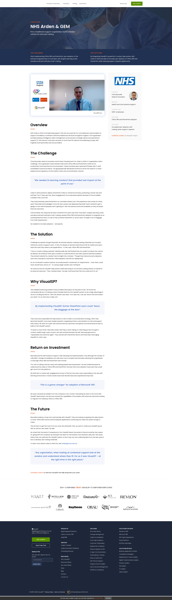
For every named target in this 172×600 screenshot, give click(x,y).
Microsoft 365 (123, 534)
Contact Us (64, 577)
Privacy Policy (49, 592)
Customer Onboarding (97, 543)
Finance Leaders (124, 563)
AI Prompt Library (95, 531)
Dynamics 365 (123, 531)
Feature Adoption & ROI (97, 549)
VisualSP (36, 3)
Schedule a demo (36, 473)
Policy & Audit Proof (96, 558)
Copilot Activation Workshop (70, 548)
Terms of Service (59, 592)
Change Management (97, 534)
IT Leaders (122, 569)
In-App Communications (98, 552)
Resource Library (66, 562)
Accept (108, 598)
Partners (63, 574)
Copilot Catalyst (66, 545)
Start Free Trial (41, 545)
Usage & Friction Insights (97, 564)
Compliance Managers (126, 554)
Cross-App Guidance (96, 540)
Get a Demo (41, 539)
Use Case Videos (66, 565)
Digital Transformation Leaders (128, 560)
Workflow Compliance (97, 570)
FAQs (62, 568)
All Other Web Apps (125, 543)
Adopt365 (64, 537)
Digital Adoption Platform (69, 531)
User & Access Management (99, 567)
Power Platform (124, 540)
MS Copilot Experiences (126, 537)
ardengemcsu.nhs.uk (69, 443)
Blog (62, 571)
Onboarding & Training (97, 555)
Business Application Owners (128, 551)
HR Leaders (122, 566)
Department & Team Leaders (128, 557)
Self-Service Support (96, 561)
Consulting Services (67, 551)
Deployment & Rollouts (97, 546)
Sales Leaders (123, 572)
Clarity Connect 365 (67, 534)
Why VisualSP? (65, 559)
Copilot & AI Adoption (96, 537)
